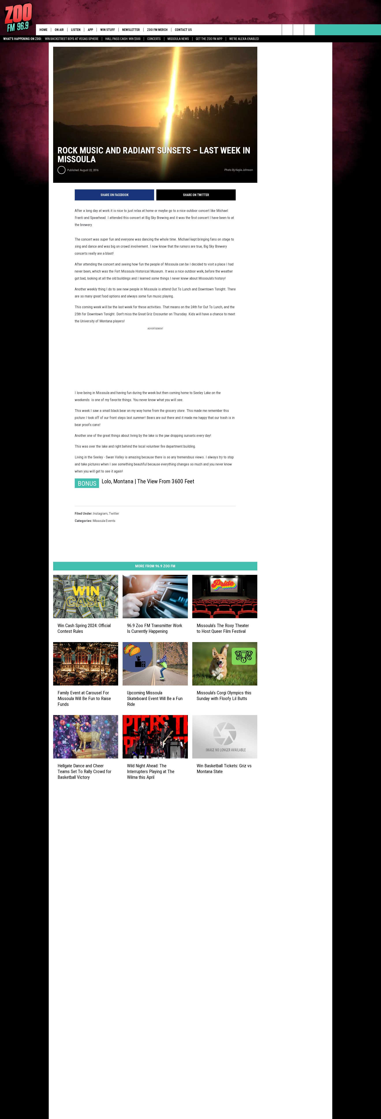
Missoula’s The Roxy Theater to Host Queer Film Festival (223, 628)
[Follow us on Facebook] (309, 29)
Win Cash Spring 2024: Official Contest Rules (84, 628)
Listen (75, 30)
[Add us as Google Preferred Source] (298, 29)
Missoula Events (104, 521)
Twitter (114, 513)
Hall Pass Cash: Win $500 (122, 39)
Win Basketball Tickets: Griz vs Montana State (224, 768)
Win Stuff (107, 30)
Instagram (100, 513)
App (90, 30)
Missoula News (178, 39)
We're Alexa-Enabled (244, 39)
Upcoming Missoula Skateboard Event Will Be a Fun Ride (155, 698)
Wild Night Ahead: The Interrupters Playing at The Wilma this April (150, 771)
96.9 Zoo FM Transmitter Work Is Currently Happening (154, 628)
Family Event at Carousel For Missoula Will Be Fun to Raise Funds (84, 698)
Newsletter (131, 30)
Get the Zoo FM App (209, 39)
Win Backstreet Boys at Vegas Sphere (72, 39)
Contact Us (183, 30)
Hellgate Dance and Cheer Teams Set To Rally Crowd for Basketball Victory (84, 771)
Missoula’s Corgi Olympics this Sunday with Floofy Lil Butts (224, 695)
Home (43, 30)
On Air (59, 30)
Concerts (154, 39)
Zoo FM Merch (157, 30)
